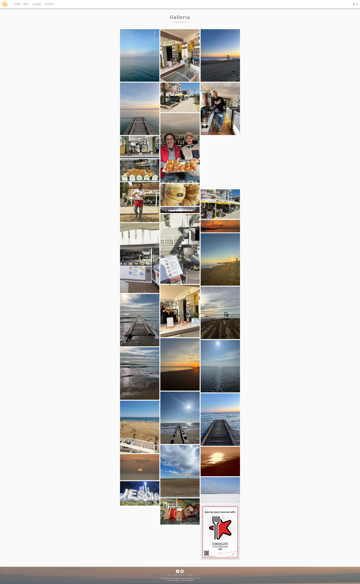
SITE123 (176, 580)
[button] (353, 4)
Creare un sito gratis (187, 580)
